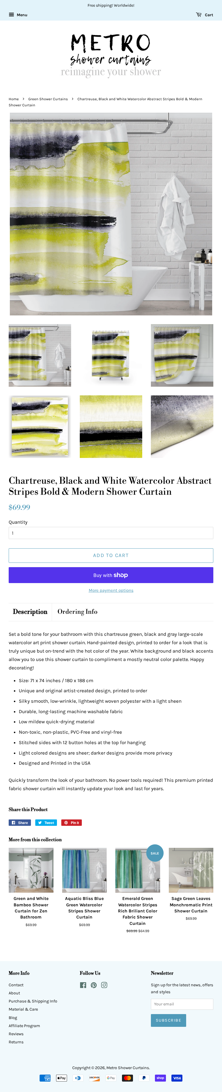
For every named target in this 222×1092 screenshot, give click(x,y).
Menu (21, 14)
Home (14, 99)
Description (30, 612)
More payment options (111, 590)
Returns (16, 1042)
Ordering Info (77, 612)
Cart (208, 14)
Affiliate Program (24, 1025)
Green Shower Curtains (48, 99)
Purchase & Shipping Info (33, 1001)
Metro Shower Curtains (127, 1067)
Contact (16, 985)
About (14, 993)
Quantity (18, 522)
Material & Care (23, 1009)
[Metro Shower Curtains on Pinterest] (93, 986)
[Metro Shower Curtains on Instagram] (104, 986)
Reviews (16, 1033)
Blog (13, 1017)
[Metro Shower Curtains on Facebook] (83, 986)
